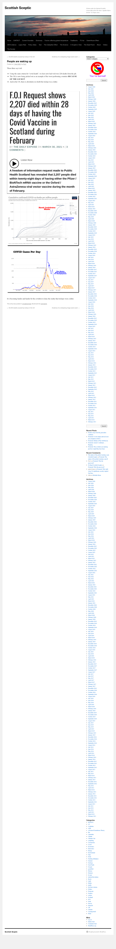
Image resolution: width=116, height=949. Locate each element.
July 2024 (90, 137)
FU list (82, 40)
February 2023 (92, 166)
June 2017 (91, 282)
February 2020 (92, 223)
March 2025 (91, 121)
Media (90, 883)
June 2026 (91, 91)
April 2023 (91, 162)
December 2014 (92, 342)
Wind (89, 913)
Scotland (90, 897)
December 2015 (92, 318)
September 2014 (92, 349)
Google (90, 867)
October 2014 (91, 346)
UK (89, 907)
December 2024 (92, 127)
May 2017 (91, 284)
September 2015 (92, 324)
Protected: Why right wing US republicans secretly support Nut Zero (98, 471)
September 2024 (92, 133)
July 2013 (90, 377)
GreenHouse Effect (93, 40)
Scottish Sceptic (18, 7)
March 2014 (91, 361)
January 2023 (91, 168)
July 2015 (90, 328)
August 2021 (91, 200)
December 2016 (92, 294)
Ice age (90, 875)
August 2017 (91, 277)
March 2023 (91, 164)
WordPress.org (92, 926)
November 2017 (92, 271)
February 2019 (92, 245)
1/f (89, 824)
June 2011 (91, 413)
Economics (91, 846)
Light (89, 881)
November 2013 (92, 369)
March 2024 (91, 146)
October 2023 (91, 156)
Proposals (90, 891)
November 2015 (92, 320)
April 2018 (91, 261)
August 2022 (91, 178)
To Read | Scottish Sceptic (95, 465)
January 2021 (91, 208)
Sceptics (90, 893)
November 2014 (92, 344)
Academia (90, 826)
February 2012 (92, 397)
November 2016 (92, 296)
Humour (90, 873)
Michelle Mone (97, 475)
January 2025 (91, 125)
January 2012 (91, 399)
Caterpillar (91, 834)
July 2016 (90, 304)
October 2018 (91, 253)
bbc (89, 832)
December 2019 (92, 227)
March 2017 (91, 288)
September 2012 (92, 389)
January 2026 (91, 101)
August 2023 (91, 158)
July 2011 (90, 411)
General (90, 861)
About (99, 45)
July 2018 (90, 257)
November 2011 (92, 403)
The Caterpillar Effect (51, 45)
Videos (105, 45)
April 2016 (91, 310)
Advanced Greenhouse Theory (96, 830)
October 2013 (91, 371)
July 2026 (90, 89)
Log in (90, 919)
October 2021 (91, 196)
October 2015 (91, 322)
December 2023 (92, 152)
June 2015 (91, 330)
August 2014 (91, 351)
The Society (11, 49)
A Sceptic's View (76, 45)
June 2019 (91, 239)
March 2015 (91, 336)
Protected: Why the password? (96, 467)
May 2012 (91, 391)
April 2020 (91, 219)
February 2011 (92, 422)
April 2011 (91, 418)
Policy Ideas (32, 45)
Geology (90, 863)
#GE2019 (90, 822)
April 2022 (91, 186)
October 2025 (91, 107)
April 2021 (91, 204)
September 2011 (92, 407)
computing (91, 840)
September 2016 (92, 300)
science (90, 895)
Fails (89, 855)
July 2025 (90, 113)
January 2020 (91, 225)
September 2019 (92, 233)
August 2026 (91, 87)
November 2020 (92, 213)
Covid (89, 844)
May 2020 (91, 217)
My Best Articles (92, 887)
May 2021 (91, 202)
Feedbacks (74, 40)
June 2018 (91, 259)
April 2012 (91, 393)
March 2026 (91, 97)
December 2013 (92, 367)
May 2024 (91, 142)
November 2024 (92, 129)
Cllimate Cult (91, 838)
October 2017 (91, 273)
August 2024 (91, 135)
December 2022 (92, 170)
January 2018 (91, 267)
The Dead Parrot (89, 45)
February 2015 (92, 338)
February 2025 (92, 123)
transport (90, 905)
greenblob (90, 869)
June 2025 (91, 115)
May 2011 (91, 415)
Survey (90, 903)
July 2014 (90, 353)
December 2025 (92, 103)
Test (40, 45)
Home (9, 40)
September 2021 (92, 198)
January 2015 (91, 340)
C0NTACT (16, 40)
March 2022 (91, 188)
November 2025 (92, 105)
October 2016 (91, 298)
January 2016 (91, 316)
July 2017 (90, 280)
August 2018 (91, 255)
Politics (90, 889)
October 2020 (91, 215)
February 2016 (92, 314)
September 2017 (92, 275)
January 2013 (91, 385)
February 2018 (92, 265)
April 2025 (91, 119)
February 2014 (92, 363)
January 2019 (91, 247)
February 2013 (92, 383)
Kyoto (89, 879)
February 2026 (92, 99)
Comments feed (92, 924)
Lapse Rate (22, 45)
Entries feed (91, 922)
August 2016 (91, 302)
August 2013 (91, 375)
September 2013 (92, 373)
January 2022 (91, 190)
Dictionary (39, 40)
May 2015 (91, 332)
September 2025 (92, 109)
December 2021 (92, 192)
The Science (64, 45)
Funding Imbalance (93, 859)
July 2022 (90, 180)
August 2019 (91, 235)
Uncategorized (26, 304)
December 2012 (92, 387)
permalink (44, 304)
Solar (89, 901)
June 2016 (91, 306)
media (89, 885)
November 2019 (92, 229)
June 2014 (91, 355)
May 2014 (91, 357)
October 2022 (91, 174)
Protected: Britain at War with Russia (98, 441)
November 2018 (92, 251)
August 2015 (91, 326)
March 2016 (91, 312)
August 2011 (91, 409)
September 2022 (92, 176)
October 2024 (91, 131)
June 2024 (91, 139)
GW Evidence (11, 45)
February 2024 (92, 148)
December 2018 (92, 249)
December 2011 (92, 401)
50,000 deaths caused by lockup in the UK (21, 57)
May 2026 (91, 93)
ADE (89, 828)
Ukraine (90, 909)
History (90, 871)
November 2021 (92, 194)
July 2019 (90, 237)
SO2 (89, 899)
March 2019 (91, 243)
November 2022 (92, 172)
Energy (90, 850)
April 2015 (91, 334)
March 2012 (91, 395)
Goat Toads (91, 865)
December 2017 (92, 269)
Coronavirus (91, 842)
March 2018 (91, 263)
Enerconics (91, 848)
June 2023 (91, 160)
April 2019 (91, 241)
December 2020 (92, 211)
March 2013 (91, 381)
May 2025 (91, 117)
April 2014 (91, 359)
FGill (89, 857)
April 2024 (91, 144)
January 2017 (91, 292)
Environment (91, 853)
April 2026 (91, 95)
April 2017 (91, 286)
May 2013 (91, 379)
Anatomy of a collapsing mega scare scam (66, 57)
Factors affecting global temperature (56, 40)
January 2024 (91, 150)
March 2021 (91, 206)
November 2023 (92, 154)
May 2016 (91, 308)
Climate (90, 836)
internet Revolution (93, 877)
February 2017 (92, 290)
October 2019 (91, 231)
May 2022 (91, 184)
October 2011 (91, 405)
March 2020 (91, 221)
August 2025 (91, 111)
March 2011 (91, 420)
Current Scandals (28, 40)
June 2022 (91, 182)
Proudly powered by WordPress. (97, 932)
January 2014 (91, 365)
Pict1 (24, 64)
